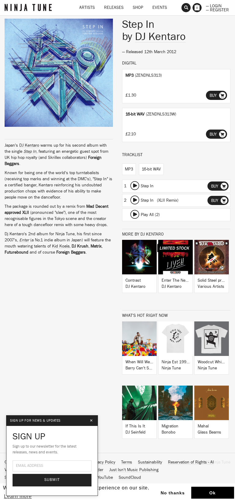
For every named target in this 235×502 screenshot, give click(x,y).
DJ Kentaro (29, 145)
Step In (30, 151)
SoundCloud (130, 477)
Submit (52, 480)
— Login (214, 5)
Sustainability (150, 462)
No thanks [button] (173, 492)
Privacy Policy (103, 462)
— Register (217, 9)
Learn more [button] (18, 496)
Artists (87, 7)
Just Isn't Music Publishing (134, 470)
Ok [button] (212, 492)
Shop (138, 7)
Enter (24, 240)
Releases (114, 7)
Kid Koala (60, 246)
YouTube (105, 477)
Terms (126, 462)
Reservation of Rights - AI (191, 462)
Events (159, 7)
